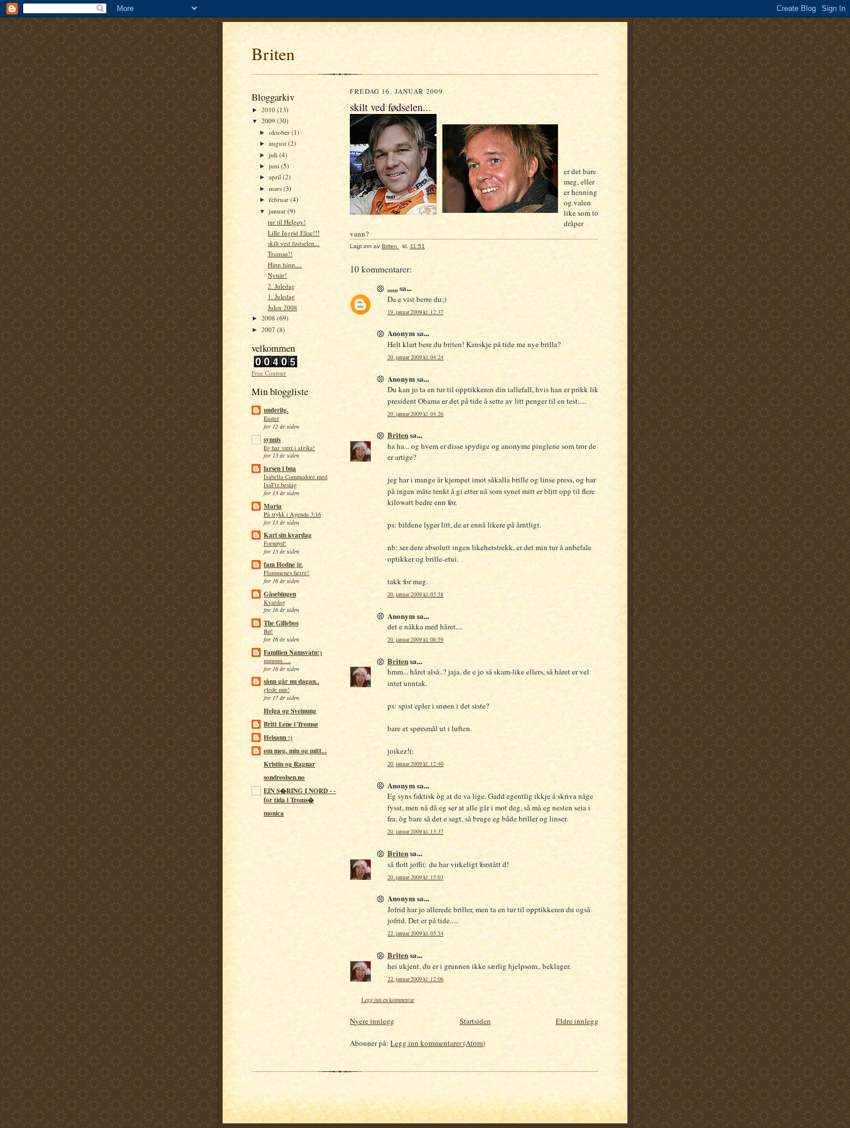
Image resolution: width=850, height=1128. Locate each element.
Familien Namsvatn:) (293, 652)
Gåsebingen (280, 594)
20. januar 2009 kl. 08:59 (415, 639)
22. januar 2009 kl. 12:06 (415, 979)
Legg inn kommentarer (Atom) (437, 1043)
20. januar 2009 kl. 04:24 (415, 357)
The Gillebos (281, 623)
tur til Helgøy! (287, 222)
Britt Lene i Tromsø (291, 724)
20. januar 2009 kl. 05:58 (415, 594)
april (276, 176)
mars (276, 188)
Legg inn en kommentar (387, 1000)
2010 (269, 109)
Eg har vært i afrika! (289, 448)
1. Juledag (281, 296)
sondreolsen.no (284, 777)
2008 (269, 318)
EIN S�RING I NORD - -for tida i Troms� (300, 795)
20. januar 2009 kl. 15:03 (415, 877)
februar (279, 199)
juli (274, 154)
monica (274, 813)
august (278, 143)
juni (275, 165)
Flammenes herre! (286, 573)
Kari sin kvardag (288, 535)
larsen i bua (280, 468)
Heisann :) (278, 737)
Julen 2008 (282, 307)
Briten (273, 53)
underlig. (276, 410)
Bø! (268, 631)
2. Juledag (281, 286)
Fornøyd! (275, 543)
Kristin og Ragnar (289, 764)
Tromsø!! (280, 253)
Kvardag (274, 602)
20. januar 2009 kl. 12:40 (415, 764)
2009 (269, 120)
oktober (280, 132)
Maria (273, 506)
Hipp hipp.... (285, 264)
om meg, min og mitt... (295, 750)
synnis (272, 439)
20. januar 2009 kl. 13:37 (415, 831)
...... (392, 287)
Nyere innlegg (372, 1021)
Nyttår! (277, 275)
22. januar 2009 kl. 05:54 (415, 933)
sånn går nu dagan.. (291, 681)
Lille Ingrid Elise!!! (294, 232)
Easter (271, 418)
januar (278, 211)
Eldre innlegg (577, 1021)
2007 (269, 329)
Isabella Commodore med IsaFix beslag (295, 481)
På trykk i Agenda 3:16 (292, 514)
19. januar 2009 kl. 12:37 (415, 312)
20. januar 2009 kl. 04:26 (415, 414)
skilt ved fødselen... (294, 243)
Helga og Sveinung (290, 711)
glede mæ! (277, 689)
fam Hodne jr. (283, 564)
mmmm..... (277, 661)
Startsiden (475, 1021)
